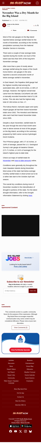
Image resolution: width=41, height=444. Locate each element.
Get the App (20, 393)
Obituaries (30, 369)
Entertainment (30, 363)
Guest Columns (29, 378)
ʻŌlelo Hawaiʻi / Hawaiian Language (11, 382)
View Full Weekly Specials (20, 350)
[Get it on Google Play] (26, 426)
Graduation (29, 381)
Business (30, 360)
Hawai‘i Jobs (11, 375)
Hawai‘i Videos (11, 369)
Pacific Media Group (26, 419)
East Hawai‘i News (8, 8)
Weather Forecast (29, 372)
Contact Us (20, 397)
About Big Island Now (20, 389)
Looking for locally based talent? (20, 265)
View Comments (20, 327)
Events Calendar (30, 375)
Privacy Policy (15, 422)
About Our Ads (25, 422)
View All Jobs (28, 257)
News (11, 366)
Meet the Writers (20, 401)
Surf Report (11, 372)
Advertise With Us (20, 405)
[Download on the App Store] (14, 426)
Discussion (11, 363)
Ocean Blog (29, 366)
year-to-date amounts (23, 161)
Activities (11, 360)
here (30, 195)
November (7, 161)
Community (11, 378)
